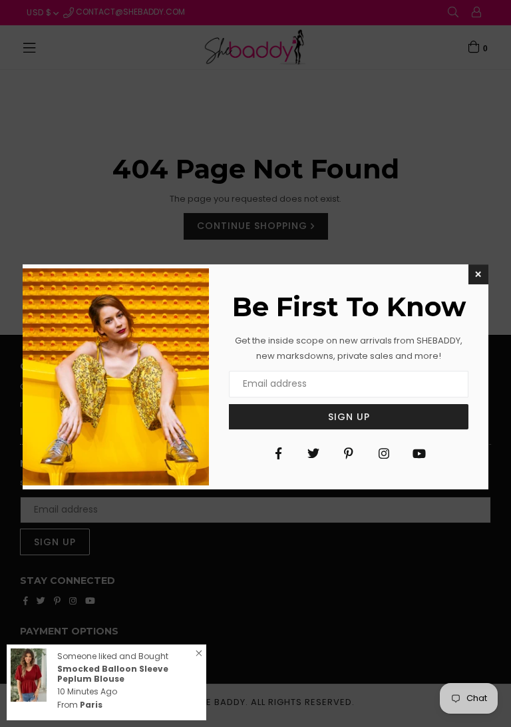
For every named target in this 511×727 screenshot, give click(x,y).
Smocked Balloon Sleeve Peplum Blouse (112, 673)
